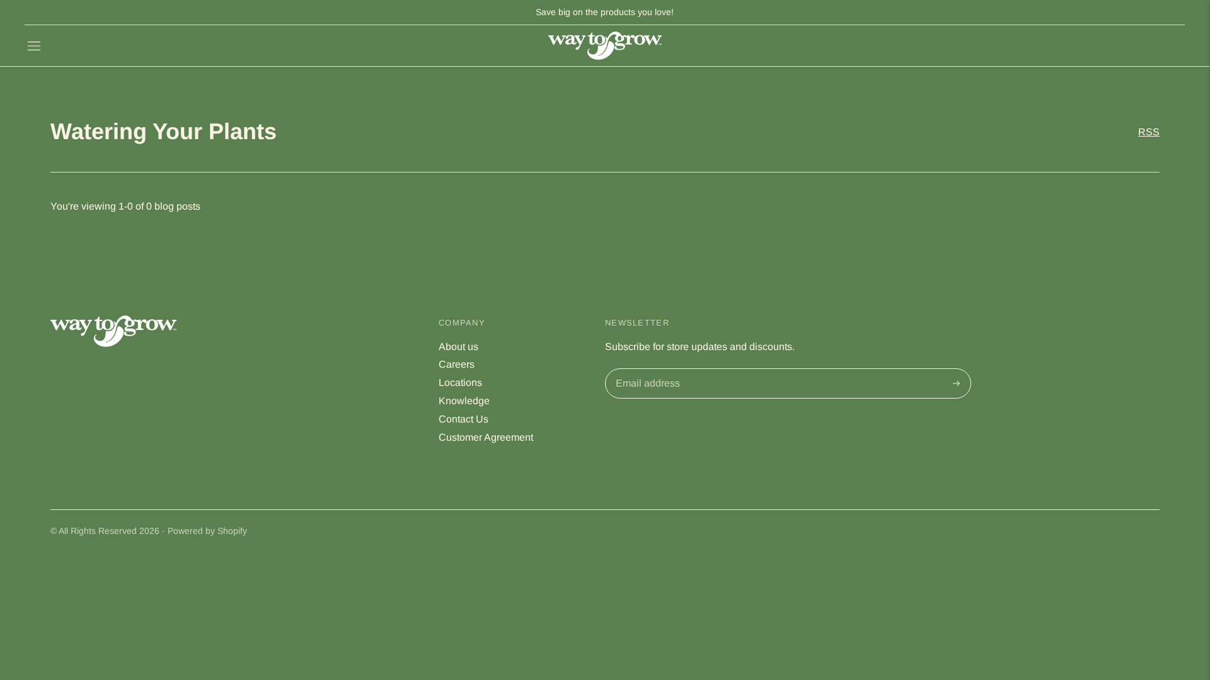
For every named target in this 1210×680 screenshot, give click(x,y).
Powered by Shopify (207, 531)
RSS (1149, 132)
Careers (457, 364)
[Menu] (34, 46)
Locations (460, 382)
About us (458, 346)
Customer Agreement (486, 437)
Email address (646, 370)
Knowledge (464, 400)
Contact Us (463, 419)
